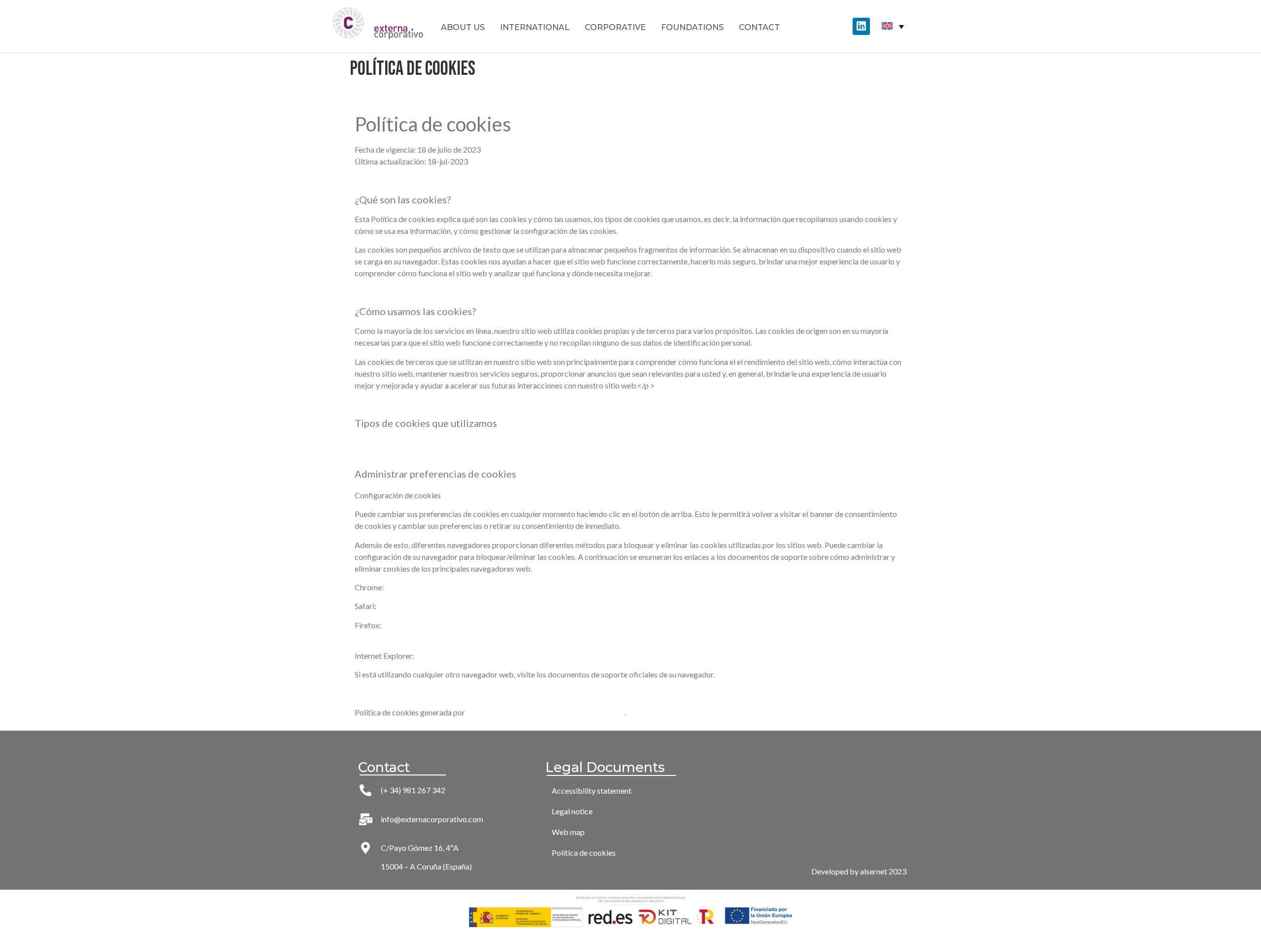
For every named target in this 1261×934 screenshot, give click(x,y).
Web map (568, 832)
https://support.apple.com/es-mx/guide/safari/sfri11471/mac (481, 606)
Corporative (615, 27)
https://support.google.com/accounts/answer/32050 (474, 587)
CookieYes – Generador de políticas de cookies (545, 712)
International (534, 27)
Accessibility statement (591, 790)
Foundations (692, 27)
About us (463, 27)
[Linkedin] (861, 26)
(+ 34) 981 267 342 (413, 790)
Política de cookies (584, 852)
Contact (759, 27)
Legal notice (572, 811)
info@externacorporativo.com (432, 819)
